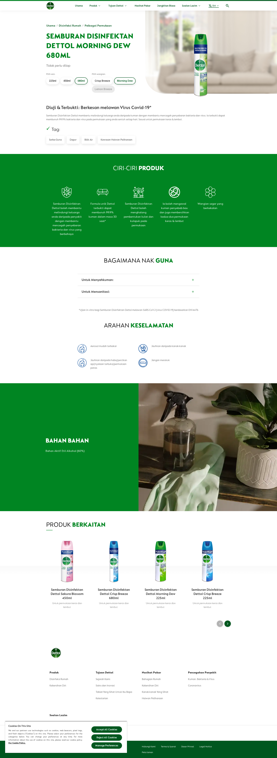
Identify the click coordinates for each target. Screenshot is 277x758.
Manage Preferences (106, 745)
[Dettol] (50, 6)
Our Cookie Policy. (17, 743)
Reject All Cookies (107, 737)
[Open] (227, 5)
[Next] (227, 624)
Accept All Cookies (106, 729)
